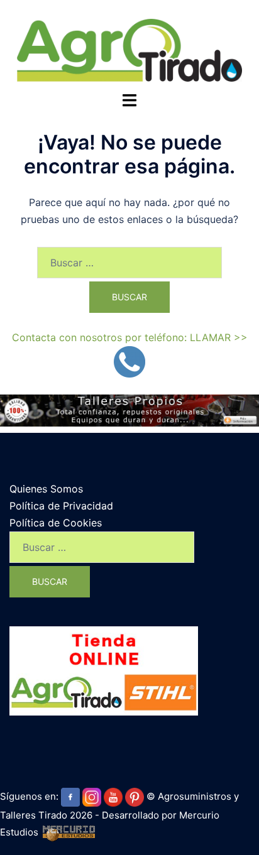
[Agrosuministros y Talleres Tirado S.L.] (129, 49)
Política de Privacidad (61, 505)
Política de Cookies (55, 522)
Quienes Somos (46, 488)
